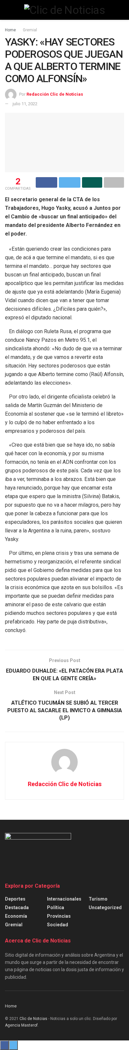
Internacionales (64, 899)
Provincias (59, 916)
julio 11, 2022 (25, 103)
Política (55, 907)
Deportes (15, 899)
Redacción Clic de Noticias (54, 94)
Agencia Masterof (21, 1025)
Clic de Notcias (33, 1018)
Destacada (17, 907)
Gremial (30, 30)
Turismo (98, 899)
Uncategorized (105, 907)
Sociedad (57, 924)
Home (10, 30)
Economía (16, 916)
